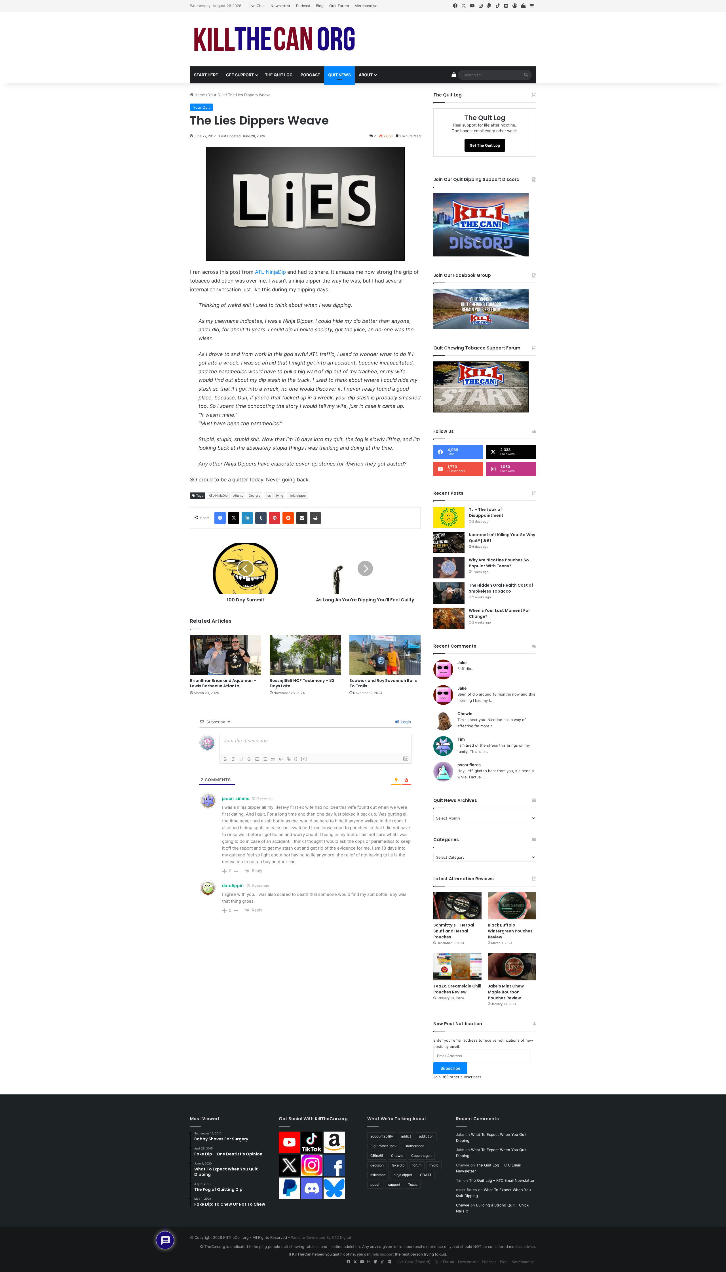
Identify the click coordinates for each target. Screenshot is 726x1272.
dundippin (233, 885)
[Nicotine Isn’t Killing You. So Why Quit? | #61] (449, 542)
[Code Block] (281, 759)
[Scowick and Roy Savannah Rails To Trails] (385, 655)
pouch (375, 1184)
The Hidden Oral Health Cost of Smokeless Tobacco (501, 588)
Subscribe (450, 1068)
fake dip (398, 1165)
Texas (412, 1184)
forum (416, 1165)
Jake (462, 662)
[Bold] (225, 759)
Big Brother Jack (383, 1146)
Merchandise (365, 5)
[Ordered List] (257, 759)
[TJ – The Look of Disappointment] (449, 517)
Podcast (303, 5)
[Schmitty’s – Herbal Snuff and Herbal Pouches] (457, 905)
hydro (433, 1165)
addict (406, 1136)
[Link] (289, 759)
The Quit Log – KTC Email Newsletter (502, 1180)
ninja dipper (297, 496)
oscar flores (469, 764)
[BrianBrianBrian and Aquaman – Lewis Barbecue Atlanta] (225, 655)
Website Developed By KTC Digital (321, 1237)
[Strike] (249, 759)
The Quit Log (279, 74)
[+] (304, 759)
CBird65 (376, 1155)
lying (279, 496)
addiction (426, 1136)
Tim (461, 739)
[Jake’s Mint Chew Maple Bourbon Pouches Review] (512, 966)
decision (377, 1165)
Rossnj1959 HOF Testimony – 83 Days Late (302, 683)
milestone (378, 1175)
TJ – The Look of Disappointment (486, 512)
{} (296, 759)
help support (383, 1254)
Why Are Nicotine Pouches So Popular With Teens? (499, 563)
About (366, 74)
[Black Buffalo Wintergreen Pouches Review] (512, 905)
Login (405, 721)
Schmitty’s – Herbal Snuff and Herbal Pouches (453, 931)
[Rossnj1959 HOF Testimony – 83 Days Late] (305, 655)
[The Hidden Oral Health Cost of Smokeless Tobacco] (449, 593)
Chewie (464, 713)
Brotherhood (414, 1146)
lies (268, 496)
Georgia (254, 496)
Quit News (339, 74)
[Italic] (233, 759)
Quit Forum (339, 5)
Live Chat (256, 5)
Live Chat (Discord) (413, 1262)
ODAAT (426, 1175)
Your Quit (216, 94)
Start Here (206, 74)
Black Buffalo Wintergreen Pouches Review (510, 931)
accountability (381, 1136)
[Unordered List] (265, 759)
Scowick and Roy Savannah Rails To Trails (383, 683)
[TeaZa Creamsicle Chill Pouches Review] (457, 966)
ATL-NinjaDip (270, 272)
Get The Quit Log (485, 145)
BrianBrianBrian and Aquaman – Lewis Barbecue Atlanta (223, 683)
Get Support (240, 74)
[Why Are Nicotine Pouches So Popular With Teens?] (449, 567)
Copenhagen (421, 1155)
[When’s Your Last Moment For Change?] (449, 618)
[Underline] (241, 759)
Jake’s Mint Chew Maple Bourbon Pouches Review (506, 992)
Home (199, 94)
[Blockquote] (273, 759)
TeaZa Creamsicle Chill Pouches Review (457, 989)
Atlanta (238, 496)
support (394, 1184)
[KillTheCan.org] (275, 39)
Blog (320, 5)
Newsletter (280, 5)
